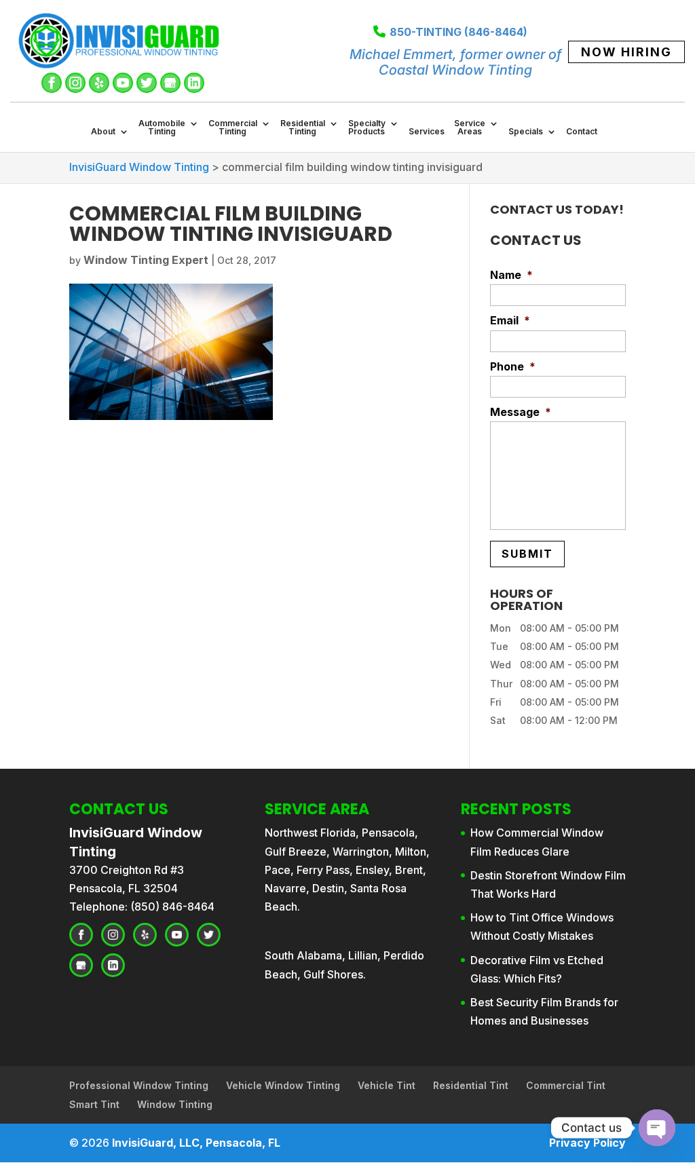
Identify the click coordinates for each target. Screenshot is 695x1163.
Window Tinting (174, 1104)
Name (511, 275)
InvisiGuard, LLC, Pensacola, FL (196, 1142)
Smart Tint (94, 1104)
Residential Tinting (302, 127)
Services (427, 132)
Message (520, 412)
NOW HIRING (626, 52)
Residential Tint (470, 1085)
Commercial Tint (565, 1085)
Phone (513, 366)
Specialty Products (367, 127)
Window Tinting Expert (145, 260)
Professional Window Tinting (138, 1085)
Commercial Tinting (232, 127)
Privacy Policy (587, 1142)
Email (510, 320)
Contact (581, 132)
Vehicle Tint (386, 1085)
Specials (525, 132)
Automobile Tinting (161, 127)
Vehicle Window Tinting (283, 1085)
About (103, 132)
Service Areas (469, 127)
